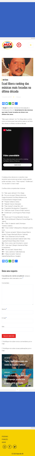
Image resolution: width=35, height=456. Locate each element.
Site (3, 326)
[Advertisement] (17, 19)
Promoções (5, 439)
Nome (4, 309)
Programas (5, 436)
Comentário (5, 283)
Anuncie (4, 442)
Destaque (18, 97)
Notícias (5, 80)
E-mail (4, 318)
